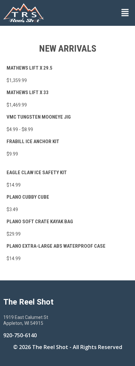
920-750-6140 (20, 335)
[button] (91, 13)
